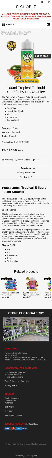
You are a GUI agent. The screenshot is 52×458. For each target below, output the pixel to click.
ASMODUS (25, 360)
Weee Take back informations (17, 381)
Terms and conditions (14, 377)
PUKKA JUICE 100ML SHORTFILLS (14, 34)
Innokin (24, 357)
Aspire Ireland (11, 355)
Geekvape (15, 360)
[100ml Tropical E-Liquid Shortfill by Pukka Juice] (26, 60)
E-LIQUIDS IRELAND (8, 32)
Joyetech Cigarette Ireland (16, 353)
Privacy (11, 385)
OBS (45, 360)
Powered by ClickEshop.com (26, 456)
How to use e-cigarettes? (15, 372)
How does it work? (13, 374)
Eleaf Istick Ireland (13, 357)
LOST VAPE (36, 360)
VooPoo (35, 357)
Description (26, 168)
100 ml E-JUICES (24, 32)
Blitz (30, 357)
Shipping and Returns (26, 172)
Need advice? (26, 177)
